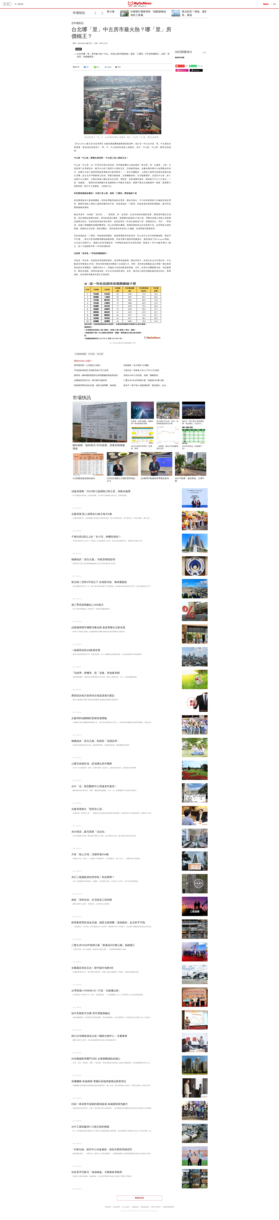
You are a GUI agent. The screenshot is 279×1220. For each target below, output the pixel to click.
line (98, 67)
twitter (109, 67)
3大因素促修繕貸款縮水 (84, 478)
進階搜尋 (20, 4)
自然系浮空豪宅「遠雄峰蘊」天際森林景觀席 (96, 1172)
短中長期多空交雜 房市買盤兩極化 (90, 1013)
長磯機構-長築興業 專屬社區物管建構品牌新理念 (98, 1081)
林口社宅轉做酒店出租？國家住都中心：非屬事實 (99, 1036)
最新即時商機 (179, 57)
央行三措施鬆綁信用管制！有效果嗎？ (93, 877)
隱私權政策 (145, 1207)
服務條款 (135, 1207)
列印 (119, 67)
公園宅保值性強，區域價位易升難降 (91, 763)
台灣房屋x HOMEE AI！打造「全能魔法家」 (96, 990)
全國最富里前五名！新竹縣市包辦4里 (90, 380)
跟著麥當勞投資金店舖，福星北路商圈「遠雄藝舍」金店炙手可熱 (103, 385)
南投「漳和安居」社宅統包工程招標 (91, 899)
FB (87, 67)
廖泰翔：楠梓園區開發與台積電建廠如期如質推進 (96, 375)
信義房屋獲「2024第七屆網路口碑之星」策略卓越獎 (100, 491)
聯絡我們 (108, 1207)
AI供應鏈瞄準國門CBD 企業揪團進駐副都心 (95, 1058)
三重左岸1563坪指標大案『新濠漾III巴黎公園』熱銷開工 (148, 380)
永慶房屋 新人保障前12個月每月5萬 (91, 514)
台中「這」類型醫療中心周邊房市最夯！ (94, 786)
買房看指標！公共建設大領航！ (88, 365)
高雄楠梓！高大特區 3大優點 (136, 365)
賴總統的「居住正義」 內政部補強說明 (93, 559)
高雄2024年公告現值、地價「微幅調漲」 (141, 375)
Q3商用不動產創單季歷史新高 (155, 478)
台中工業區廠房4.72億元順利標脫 (90, 1126)
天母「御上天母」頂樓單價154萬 (90, 854)
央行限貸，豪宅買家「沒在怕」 (89, 831)
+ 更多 (204, 52)
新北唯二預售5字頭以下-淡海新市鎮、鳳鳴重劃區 (99, 582)
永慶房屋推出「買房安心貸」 (87, 809)
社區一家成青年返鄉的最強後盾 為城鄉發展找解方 (99, 1104)
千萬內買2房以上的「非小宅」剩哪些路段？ (96, 536)
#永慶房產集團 (80, 354)
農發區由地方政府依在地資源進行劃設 (93, 695)
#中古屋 (91, 354)
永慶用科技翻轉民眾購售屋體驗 (89, 718)
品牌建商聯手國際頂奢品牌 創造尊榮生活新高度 (98, 627)
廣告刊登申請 (156, 1207)
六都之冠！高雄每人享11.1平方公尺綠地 (141, 370)
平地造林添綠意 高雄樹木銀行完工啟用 (91, 370)
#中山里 (100, 354)
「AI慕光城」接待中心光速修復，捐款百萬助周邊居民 (101, 1149)
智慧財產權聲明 (168, 1207)
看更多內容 (139, 1198)
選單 (8, 4)
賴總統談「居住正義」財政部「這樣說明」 (95, 741)
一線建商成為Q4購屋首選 (85, 650)
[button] (102, 12)
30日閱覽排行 (183, 52)
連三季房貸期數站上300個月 (87, 604)
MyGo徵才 (126, 1207)
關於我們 (117, 1207)
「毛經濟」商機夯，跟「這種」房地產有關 (95, 672)
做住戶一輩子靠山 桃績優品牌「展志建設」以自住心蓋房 (148, 385)
